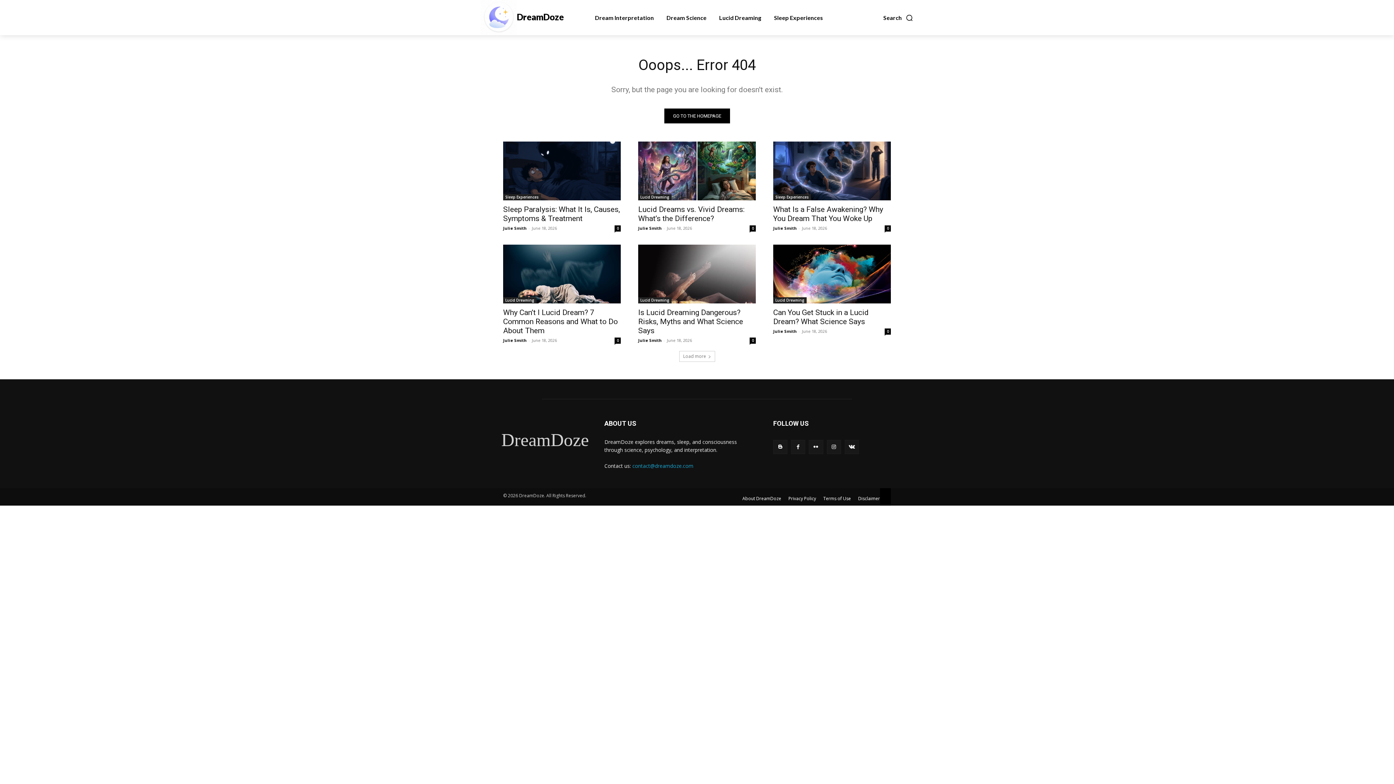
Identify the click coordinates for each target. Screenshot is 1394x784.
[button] (898, 17)
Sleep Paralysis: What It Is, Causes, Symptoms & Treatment (561, 214)
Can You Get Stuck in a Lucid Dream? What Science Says (821, 317)
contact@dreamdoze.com (662, 465)
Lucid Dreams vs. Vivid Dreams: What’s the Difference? (691, 214)
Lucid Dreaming (654, 197)
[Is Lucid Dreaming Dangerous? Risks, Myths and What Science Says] (697, 274)
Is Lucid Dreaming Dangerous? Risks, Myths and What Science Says (690, 321)
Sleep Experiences (522, 197)
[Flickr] (816, 447)
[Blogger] (780, 447)
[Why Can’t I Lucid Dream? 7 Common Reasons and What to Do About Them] (562, 274)
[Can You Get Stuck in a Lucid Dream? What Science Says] (832, 274)
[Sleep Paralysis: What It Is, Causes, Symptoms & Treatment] (562, 171)
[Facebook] (798, 447)
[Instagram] (834, 447)
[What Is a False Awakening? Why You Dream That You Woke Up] (832, 171)
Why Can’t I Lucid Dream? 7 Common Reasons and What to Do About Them (560, 321)
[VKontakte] (852, 447)
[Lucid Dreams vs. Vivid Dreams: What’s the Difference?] (697, 171)
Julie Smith (515, 228)
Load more (694, 356)
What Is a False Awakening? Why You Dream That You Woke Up (828, 214)
